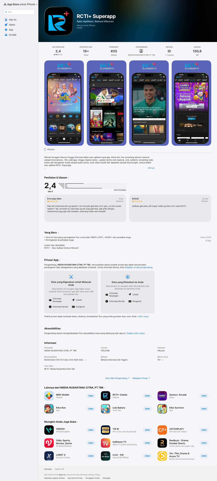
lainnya (151, 168)
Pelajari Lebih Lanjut (136, 333)
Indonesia (48, 469)
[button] (19, 20)
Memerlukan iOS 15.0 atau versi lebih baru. (64, 360)
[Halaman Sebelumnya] (41, 208)
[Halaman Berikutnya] (214, 208)
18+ (159, 360)
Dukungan (106, 478)
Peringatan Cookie (93, 478)
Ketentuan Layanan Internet (54, 478)
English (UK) (59, 469)
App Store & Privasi (75, 478)
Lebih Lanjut (143, 316)
